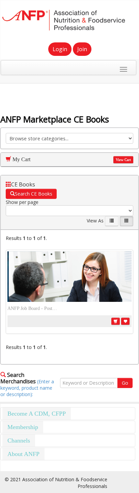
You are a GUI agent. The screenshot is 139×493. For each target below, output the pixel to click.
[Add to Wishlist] (125, 321)
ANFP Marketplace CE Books (54, 119)
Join (82, 49)
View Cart (123, 160)
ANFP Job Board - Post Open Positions (32, 308)
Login (60, 49)
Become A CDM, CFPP (36, 413)
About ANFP (23, 454)
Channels (18, 440)
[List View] (111, 221)
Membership (22, 427)
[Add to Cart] (115, 321)
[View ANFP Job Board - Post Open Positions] (69, 276)
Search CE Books (33, 193)
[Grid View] (126, 221)
